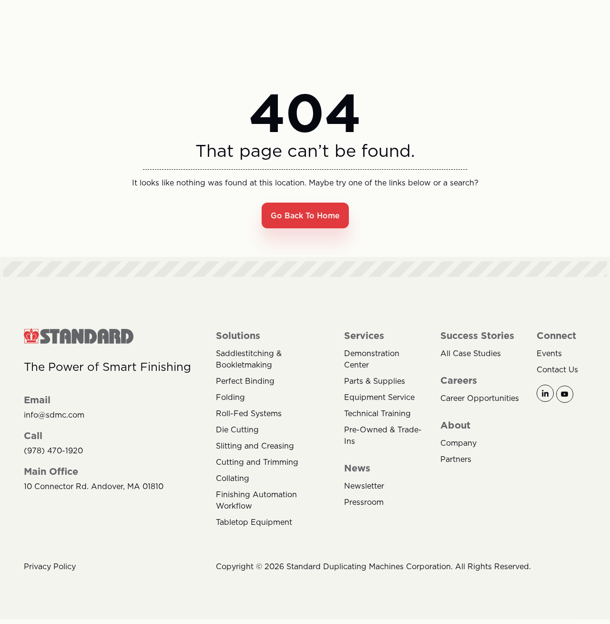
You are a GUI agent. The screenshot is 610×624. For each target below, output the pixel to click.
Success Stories (477, 335)
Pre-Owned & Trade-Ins (383, 435)
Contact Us (557, 369)
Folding (230, 397)
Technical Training (377, 413)
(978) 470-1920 (53, 450)
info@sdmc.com (54, 414)
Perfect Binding (245, 381)
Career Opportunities (479, 398)
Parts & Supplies (374, 381)
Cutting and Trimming (257, 462)
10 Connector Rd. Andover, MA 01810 (93, 486)
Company (458, 443)
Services (364, 335)
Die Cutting (237, 429)
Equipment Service (379, 397)
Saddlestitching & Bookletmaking (249, 359)
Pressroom (364, 502)
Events (549, 353)
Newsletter (364, 486)
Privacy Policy (50, 566)
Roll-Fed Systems (249, 413)
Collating (232, 478)
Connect (556, 335)
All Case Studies (470, 353)
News (357, 468)
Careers (458, 380)
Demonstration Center (371, 359)
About (455, 425)
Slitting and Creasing (255, 445)
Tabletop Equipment (254, 522)
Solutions (238, 335)
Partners (455, 459)
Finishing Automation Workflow (256, 500)
